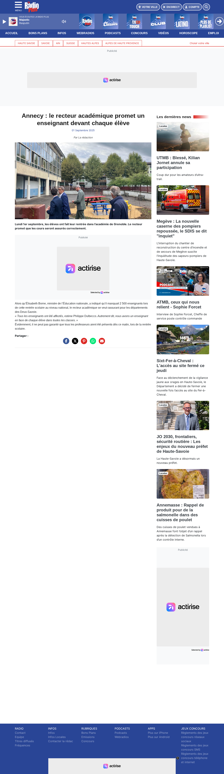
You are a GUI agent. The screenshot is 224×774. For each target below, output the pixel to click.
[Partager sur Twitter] (74, 342)
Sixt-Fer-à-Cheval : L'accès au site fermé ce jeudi (180, 365)
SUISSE (70, 43)
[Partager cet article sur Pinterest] (83, 342)
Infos (62, 33)
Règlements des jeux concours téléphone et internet (194, 758)
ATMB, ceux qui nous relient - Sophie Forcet (179, 304)
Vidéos (163, 33)
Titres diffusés (24, 741)
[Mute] (63, 21)
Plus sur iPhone (158, 732)
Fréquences (22, 745)
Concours (139, 33)
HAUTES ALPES (90, 43)
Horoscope (188, 33)
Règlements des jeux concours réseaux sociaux (194, 737)
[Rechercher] (206, 6)
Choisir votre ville (199, 43)
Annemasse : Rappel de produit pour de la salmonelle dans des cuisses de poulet (180, 512)
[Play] (5, 22)
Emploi (213, 33)
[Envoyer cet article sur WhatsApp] (92, 342)
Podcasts (113, 33)
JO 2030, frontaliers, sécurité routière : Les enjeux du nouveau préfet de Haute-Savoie (182, 444)
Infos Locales (57, 737)
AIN (58, 43)
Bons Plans (38, 33)
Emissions (87, 737)
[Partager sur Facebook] (65, 342)
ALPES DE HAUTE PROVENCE (122, 43)
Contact (20, 732)
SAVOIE (45, 43)
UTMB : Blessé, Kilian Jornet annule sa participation (178, 162)
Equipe (19, 737)
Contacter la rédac (60, 741)
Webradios (85, 33)
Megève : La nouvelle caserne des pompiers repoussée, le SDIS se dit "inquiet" (182, 228)
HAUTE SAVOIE (26, 43)
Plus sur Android (159, 737)
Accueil (11, 33)
